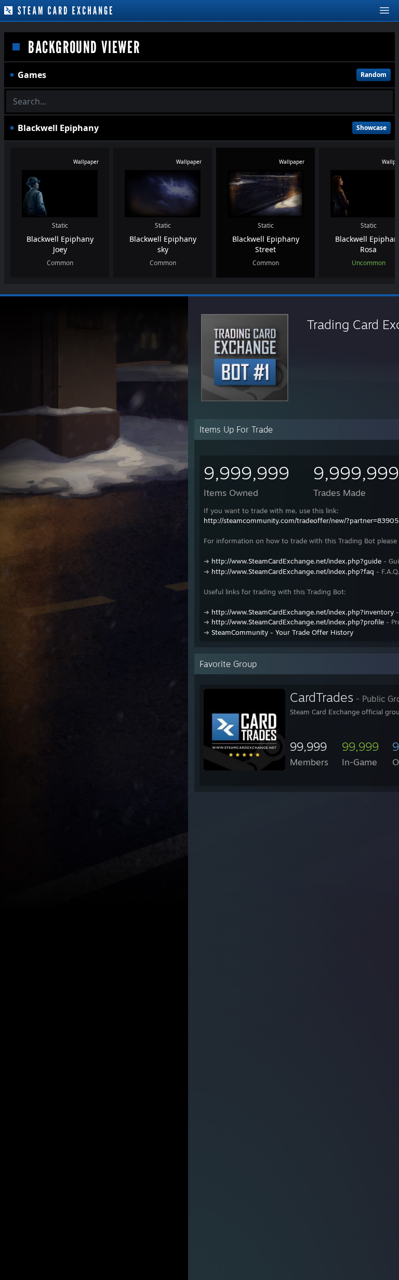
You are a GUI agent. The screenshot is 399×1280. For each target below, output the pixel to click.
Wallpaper (86, 161)
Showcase (371, 127)
